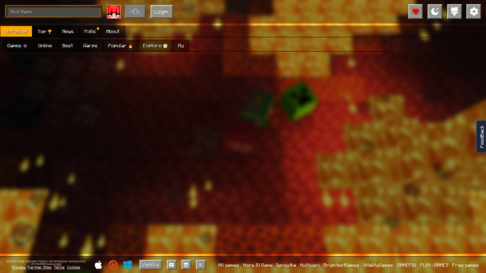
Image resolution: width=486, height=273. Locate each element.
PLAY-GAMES (434, 264)
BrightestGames (342, 264)
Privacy (19, 267)
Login (162, 12)
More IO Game (258, 264)
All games (228, 264)
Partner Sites (40, 267)
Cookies (73, 267)
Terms (59, 267)
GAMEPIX (406, 264)
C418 (58, 264)
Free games (466, 264)
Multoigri (310, 264)
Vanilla (150, 264)
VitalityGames (378, 264)
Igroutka (286, 264)
